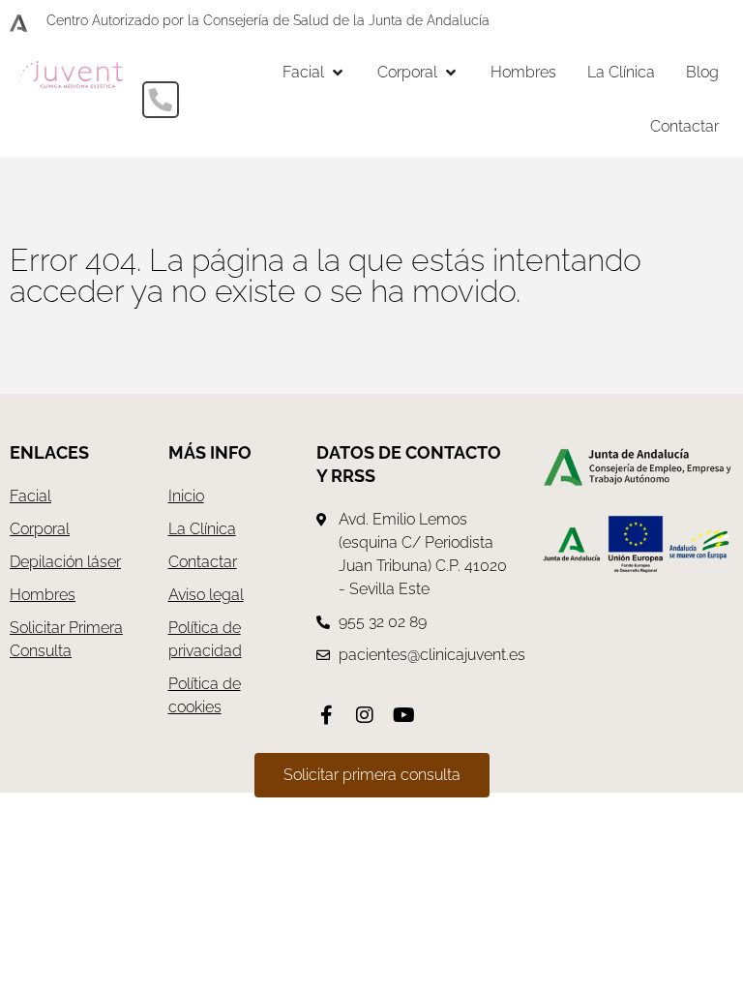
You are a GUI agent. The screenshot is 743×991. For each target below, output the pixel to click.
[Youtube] (403, 715)
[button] (314, 72)
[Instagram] (364, 715)
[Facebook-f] (326, 715)
